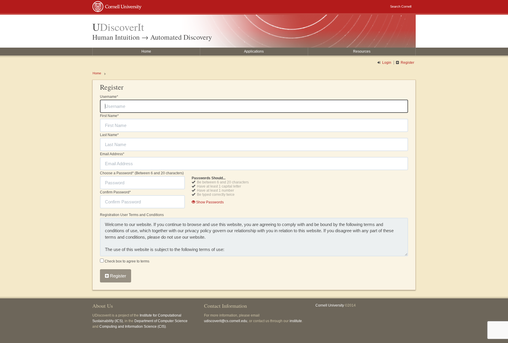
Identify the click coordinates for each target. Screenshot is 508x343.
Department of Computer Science (161, 321)
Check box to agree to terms (126, 261)
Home (146, 51)
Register (407, 63)
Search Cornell (400, 6)
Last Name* (109, 135)
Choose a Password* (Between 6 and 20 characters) (142, 173)
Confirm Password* (115, 192)
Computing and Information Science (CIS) (132, 326)
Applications (254, 51)
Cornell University (329, 305)
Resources (361, 51)
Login (386, 63)
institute (296, 321)
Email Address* (112, 154)
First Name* (109, 116)
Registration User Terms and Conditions (132, 215)
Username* (109, 96)
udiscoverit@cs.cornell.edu (225, 321)
